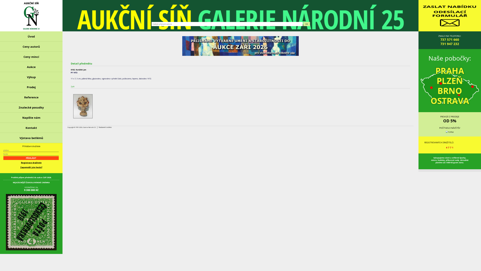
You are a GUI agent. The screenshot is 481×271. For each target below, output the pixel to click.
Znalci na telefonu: (449, 40)
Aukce (31, 67)
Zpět (73, 86)
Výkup (31, 77)
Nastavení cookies (105, 127)
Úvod (31, 36)
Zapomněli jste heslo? (31, 167)
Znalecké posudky (31, 107)
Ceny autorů (31, 46)
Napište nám (31, 117)
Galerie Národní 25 (31, 15)
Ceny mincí (31, 57)
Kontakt (31, 128)
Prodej (31, 87)
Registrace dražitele (31, 162)
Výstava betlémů (31, 138)
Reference (31, 97)
